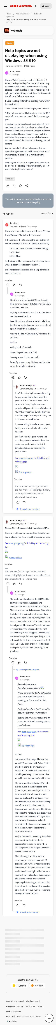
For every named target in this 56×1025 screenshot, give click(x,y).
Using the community (14, 1006)
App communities (22, 14)
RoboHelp (38, 14)
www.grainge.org (26, 458)
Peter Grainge (26, 385)
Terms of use (30, 1006)
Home (9, 14)
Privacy (41, 1006)
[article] (28, 254)
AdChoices (13, 1021)
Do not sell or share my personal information (23, 1016)
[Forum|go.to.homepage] (21, 6)
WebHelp (10, 179)
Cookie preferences (13, 1011)
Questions (10, 16)
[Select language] (35, 5)
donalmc (14, 223)
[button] (5, 6)
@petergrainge (25, 472)
